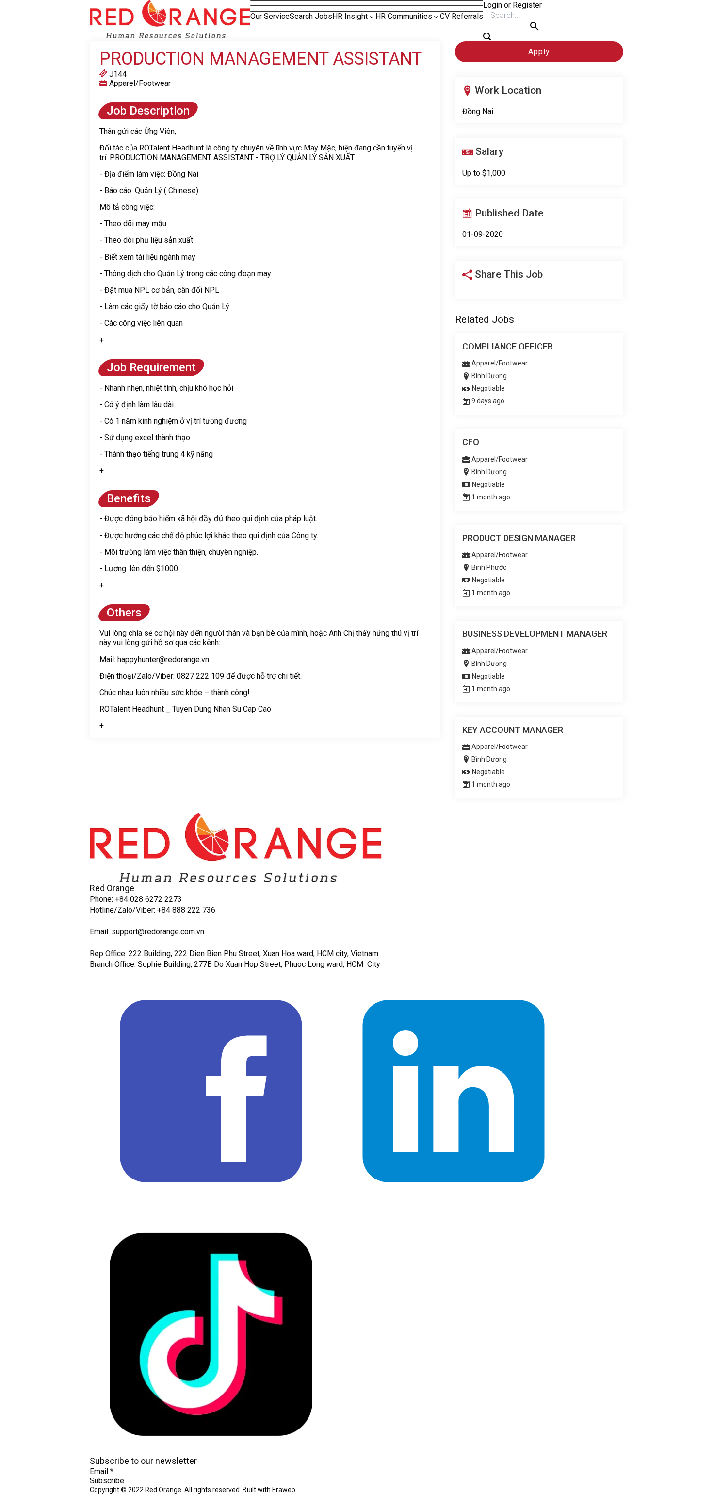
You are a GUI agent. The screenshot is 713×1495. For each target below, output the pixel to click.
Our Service (270, 16)
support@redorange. (146, 931)
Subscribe (107, 1480)
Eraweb (283, 1490)
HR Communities (403, 16)
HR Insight (350, 16)
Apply (539, 51)
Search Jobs (311, 16)
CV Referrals (461, 16)
